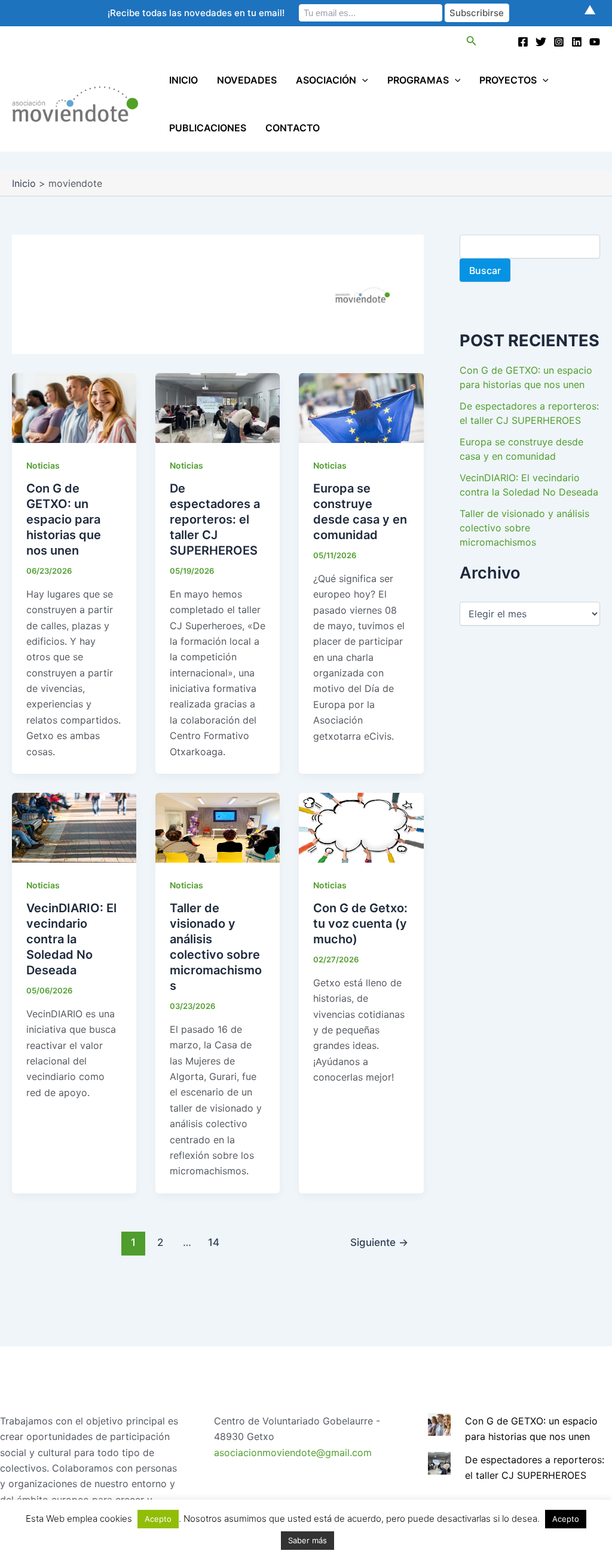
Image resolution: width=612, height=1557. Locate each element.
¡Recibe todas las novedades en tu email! (196, 13)
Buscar (485, 270)
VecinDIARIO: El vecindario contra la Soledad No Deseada (71, 939)
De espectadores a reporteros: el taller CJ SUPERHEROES (215, 519)
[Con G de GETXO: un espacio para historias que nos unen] (439, 1423)
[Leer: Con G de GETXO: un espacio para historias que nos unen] (74, 407)
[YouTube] (594, 41)
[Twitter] (541, 41)
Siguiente (379, 1242)
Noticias (43, 465)
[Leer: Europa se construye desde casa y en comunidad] (361, 407)
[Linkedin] (576, 41)
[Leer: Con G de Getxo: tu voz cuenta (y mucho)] (361, 827)
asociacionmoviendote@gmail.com (293, 1452)
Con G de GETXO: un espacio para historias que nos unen (63, 519)
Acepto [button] (158, 1519)
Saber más (307, 1540)
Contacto (292, 128)
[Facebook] (523, 41)
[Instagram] (558, 41)
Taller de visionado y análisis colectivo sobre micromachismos (524, 527)
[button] (471, 40)
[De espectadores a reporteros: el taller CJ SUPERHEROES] (439, 1462)
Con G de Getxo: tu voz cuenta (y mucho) (360, 923)
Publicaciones (207, 128)
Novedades (247, 80)
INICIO (183, 80)
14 (213, 1242)
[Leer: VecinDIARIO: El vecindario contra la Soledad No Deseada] (74, 827)
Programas (418, 80)
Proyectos (508, 80)
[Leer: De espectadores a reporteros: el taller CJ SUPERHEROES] (217, 407)
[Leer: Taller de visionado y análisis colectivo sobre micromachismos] (217, 827)
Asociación (326, 80)
